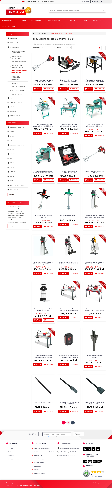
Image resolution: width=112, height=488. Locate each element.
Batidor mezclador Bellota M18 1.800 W (94, 172)
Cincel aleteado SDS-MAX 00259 (94, 356)
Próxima (73, 422)
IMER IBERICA (13, 154)
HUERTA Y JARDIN (15, 116)
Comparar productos (39, 473)
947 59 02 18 (63, 451)
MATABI (12, 149)
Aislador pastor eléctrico (15, 207)
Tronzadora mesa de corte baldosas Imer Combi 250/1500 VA (43, 125)
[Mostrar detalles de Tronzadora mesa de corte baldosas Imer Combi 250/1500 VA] (43, 108)
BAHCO (12, 140)
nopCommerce (17, 483)
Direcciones (11, 455)
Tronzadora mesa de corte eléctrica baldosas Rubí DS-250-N (69, 309)
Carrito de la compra (13, 459)
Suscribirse (52, 437)
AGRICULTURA (13, 38)
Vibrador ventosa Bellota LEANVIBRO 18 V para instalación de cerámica (69, 172)
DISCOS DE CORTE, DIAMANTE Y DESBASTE (18, 66)
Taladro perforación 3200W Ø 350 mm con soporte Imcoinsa (94, 263)
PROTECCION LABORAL (16, 98)
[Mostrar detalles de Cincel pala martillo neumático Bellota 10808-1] (94, 386)
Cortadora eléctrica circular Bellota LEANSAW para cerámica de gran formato (69, 81)
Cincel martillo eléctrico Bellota (43, 402)
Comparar (50, 89)
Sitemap (10, 448)
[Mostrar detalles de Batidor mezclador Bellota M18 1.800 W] (94, 154)
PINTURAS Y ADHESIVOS (18, 90)
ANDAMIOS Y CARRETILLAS (19, 62)
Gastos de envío (38, 455)
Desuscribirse (60, 437)
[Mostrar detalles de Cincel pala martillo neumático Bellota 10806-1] (68, 386)
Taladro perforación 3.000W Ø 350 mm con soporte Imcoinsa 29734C (69, 263)
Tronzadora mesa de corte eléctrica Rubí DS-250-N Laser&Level (43, 356)
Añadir (38, 89)
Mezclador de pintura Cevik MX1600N (43, 216)
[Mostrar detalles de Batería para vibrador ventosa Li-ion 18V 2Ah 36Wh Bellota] (68, 339)
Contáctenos (37, 466)
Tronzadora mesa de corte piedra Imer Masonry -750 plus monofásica (43, 172)
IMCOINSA (12, 172)
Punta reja (15, 217)
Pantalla (59, 47)
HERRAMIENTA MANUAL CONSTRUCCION (18, 52)
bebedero (10, 209)
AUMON (12, 131)
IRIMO (11, 158)
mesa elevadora (19, 213)
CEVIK (11, 181)
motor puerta (11, 215)
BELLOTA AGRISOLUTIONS (17, 145)
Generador (11, 213)
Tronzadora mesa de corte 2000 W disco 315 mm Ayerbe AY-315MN (94, 81)
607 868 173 (73, 451)
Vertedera (23, 222)
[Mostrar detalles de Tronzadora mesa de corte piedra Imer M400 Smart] (94, 108)
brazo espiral (11, 211)
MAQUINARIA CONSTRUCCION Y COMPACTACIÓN (16, 77)
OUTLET (87, 21)
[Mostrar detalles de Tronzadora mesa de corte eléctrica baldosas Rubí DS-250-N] (68, 292)
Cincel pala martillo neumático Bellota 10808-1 (94, 403)
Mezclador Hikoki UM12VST (68, 215)
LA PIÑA (12, 136)
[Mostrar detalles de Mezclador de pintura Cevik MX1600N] (43, 199)
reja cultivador (12, 220)
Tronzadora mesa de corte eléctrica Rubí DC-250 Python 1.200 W (94, 309)
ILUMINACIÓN (15, 83)
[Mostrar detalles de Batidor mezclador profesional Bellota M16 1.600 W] (43, 63)
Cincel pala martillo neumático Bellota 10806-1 (69, 403)
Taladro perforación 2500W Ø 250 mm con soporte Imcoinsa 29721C (43, 263)
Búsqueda (36, 469)
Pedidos (10, 452)
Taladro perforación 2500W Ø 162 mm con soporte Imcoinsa (94, 216)
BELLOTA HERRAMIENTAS (17, 127)
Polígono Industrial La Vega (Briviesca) (69, 448)
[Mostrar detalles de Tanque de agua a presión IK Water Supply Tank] (43, 292)
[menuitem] (7, 21)
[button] (7, 21)
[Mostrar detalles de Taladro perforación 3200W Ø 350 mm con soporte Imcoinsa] (94, 246)
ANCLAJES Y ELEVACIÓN (18, 87)
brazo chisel (17, 209)
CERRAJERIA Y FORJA (16, 102)
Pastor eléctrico (20, 215)
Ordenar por (36, 47)
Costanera (19, 211)
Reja (20, 217)
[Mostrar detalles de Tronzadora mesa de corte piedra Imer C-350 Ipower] (68, 108)
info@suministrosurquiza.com (67, 455)
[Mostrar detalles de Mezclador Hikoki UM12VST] (68, 199)
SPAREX (12, 176)
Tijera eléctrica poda (13, 222)
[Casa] (33, 33)
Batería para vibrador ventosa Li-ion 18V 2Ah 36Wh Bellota (68, 356)
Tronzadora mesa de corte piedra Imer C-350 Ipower (68, 125)
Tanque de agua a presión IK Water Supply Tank (43, 309)
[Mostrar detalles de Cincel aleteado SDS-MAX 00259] (94, 339)
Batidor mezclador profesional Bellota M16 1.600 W (43, 81)
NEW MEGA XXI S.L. (15, 190)
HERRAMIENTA (14, 42)
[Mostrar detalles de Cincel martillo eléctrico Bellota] (43, 386)
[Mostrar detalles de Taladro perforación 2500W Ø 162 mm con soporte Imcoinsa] (94, 199)
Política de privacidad (39, 459)
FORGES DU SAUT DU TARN (17, 185)
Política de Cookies (39, 462)
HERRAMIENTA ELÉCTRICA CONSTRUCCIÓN (19, 71)
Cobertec (103, 483)
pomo (9, 217)
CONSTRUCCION (14, 47)
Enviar (79, 434)
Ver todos (11, 194)
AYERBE (12, 167)
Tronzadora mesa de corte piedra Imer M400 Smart (94, 125)
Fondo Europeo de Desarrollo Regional (44, 452)
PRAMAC (12, 163)
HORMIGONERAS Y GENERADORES (16, 57)
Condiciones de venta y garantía (42, 448)
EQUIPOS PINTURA (16, 94)
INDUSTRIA (13, 111)
